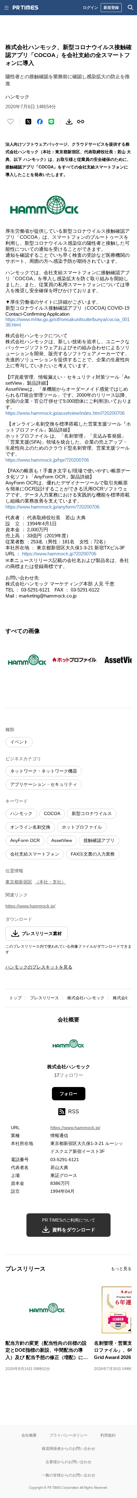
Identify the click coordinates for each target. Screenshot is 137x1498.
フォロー (68, 1093)
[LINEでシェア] (51, 122)
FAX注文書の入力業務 (93, 853)
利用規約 (108, 1435)
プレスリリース (44, 998)
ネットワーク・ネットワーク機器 (43, 771)
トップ (15, 998)
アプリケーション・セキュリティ (43, 784)
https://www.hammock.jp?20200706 (59, 553)
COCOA (52, 813)
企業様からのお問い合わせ (68, 1461)
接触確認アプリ (99, 840)
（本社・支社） (50, 881)
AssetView (61, 840)
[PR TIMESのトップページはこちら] (25, 7)
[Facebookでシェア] (40, 122)
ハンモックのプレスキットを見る (38, 967)
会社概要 (29, 1435)
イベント (19, 741)
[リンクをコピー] (81, 122)
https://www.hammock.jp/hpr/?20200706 (47, 460)
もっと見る (121, 1268)
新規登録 (111, 7)
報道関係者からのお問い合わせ (68, 1448)
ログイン (90, 7)
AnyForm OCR (25, 840)
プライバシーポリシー (68, 1435)
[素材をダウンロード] (69, 122)
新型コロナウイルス (92, 813)
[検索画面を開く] (130, 7)
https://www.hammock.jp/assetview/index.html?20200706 (65, 413)
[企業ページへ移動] (69, 1045)
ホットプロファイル (82, 827)
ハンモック (21, 813)
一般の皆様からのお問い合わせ (68, 1475)
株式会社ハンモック (86, 998)
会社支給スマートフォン (34, 853)
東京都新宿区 (18, 881)
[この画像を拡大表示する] (27, 660)
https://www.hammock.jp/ (30, 905)
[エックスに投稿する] (28, 122)
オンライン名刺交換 (30, 827)
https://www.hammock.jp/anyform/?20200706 (52, 506)
